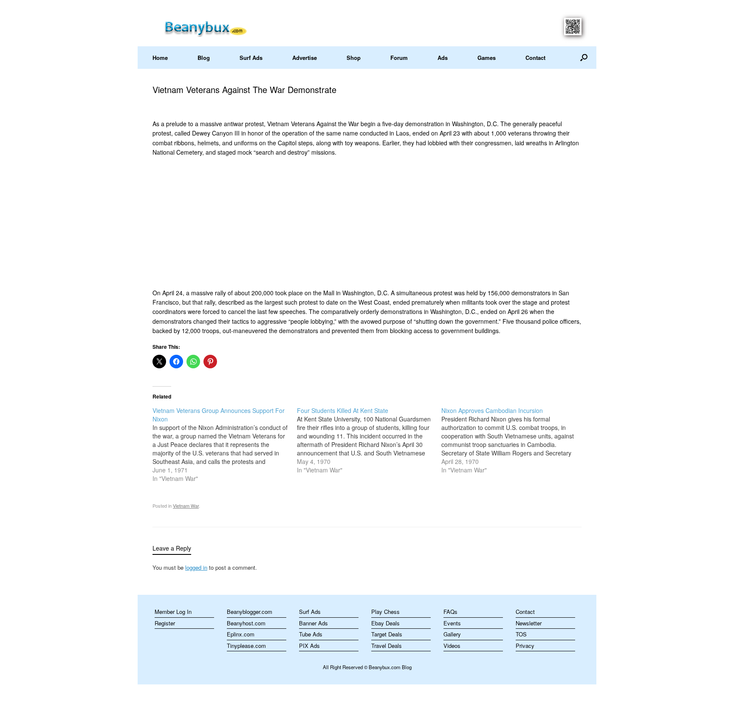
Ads (443, 58)
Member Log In (173, 612)
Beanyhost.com (246, 623)
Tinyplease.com (246, 646)
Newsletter (529, 623)
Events (452, 623)
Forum (399, 58)
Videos (451, 646)
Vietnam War (186, 505)
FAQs (450, 612)
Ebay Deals (385, 623)
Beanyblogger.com (249, 612)
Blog (204, 58)
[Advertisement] (367, 222)
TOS (521, 634)
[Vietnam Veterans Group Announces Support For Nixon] (224, 444)
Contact (535, 58)
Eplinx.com (240, 634)
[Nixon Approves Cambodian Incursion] (513, 440)
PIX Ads (309, 646)
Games (486, 58)
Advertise (304, 58)
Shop (354, 58)
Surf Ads (251, 58)
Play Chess (385, 612)
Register (165, 623)
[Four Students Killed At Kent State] (369, 440)
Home (160, 58)
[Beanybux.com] (218, 27)
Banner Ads (313, 623)
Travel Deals (386, 646)
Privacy (525, 646)
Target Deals (386, 634)
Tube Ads (310, 634)
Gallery (452, 634)
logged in (196, 567)
